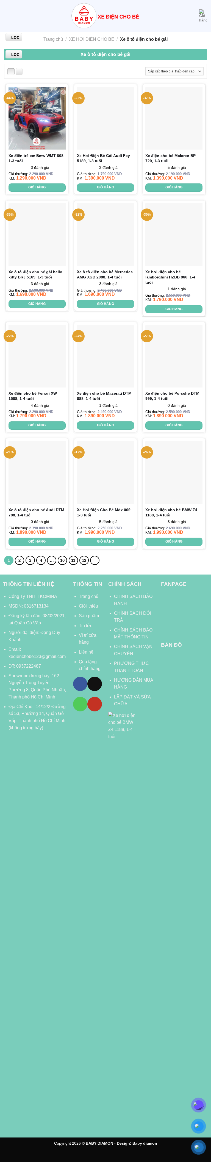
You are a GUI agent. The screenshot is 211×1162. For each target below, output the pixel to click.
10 (62, 560)
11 (73, 560)
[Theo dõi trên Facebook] (80, 684)
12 (84, 560)
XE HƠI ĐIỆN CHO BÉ (91, 39)
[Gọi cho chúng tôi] (80, 704)
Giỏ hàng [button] (37, 187)
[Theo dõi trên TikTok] (94, 684)
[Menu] (7, 16)
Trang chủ (53, 39)
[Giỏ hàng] (203, 16)
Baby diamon (144, 1143)
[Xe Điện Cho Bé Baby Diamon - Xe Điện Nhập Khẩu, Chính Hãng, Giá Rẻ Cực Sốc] (105, 15)
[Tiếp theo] (94, 560)
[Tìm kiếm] (193, 15)
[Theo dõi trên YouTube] (94, 704)
